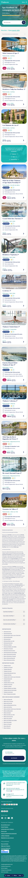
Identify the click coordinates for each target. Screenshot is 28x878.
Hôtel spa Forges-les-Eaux (9, 650)
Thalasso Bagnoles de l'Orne (10, 673)
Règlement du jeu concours (7, 837)
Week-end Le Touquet (8, 701)
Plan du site (4, 831)
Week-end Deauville (8, 699)
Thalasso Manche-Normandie (10, 690)
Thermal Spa (15, 159)
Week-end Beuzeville (8, 710)
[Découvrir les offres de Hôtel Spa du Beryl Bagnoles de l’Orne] (23, 452)
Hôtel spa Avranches (8, 643)
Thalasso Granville (7, 671)
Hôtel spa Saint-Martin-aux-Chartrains (12, 635)
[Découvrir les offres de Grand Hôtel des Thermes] (23, 233)
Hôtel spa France (7, 631)
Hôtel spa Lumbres (8, 644)
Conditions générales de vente (7, 864)
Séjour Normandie (7, 722)
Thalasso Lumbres (7, 686)
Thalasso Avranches (8, 684)
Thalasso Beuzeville (8, 678)
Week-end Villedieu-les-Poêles (10, 720)
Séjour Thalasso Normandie (9, 694)
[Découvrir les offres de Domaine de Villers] (23, 524)
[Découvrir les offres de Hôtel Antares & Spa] (23, 68)
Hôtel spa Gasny (7, 639)
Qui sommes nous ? (5, 824)
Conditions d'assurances (5, 866)
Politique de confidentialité (6, 870)
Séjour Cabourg (7, 728)
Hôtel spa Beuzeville (8, 637)
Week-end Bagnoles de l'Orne (10, 705)
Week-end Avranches (8, 716)
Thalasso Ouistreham (8, 692)
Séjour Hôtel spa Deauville (9, 658)
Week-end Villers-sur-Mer (9, 714)
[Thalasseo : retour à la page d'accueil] (5, 2)
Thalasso (14, 154)
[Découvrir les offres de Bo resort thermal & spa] (23, 488)
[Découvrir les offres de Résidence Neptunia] (23, 269)
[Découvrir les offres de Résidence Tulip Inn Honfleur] (23, 104)
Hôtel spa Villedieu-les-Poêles (10, 646)
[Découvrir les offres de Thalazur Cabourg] (23, 416)
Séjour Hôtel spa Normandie (10, 654)
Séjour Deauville (7, 726)
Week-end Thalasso (5, 846)
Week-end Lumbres (8, 718)
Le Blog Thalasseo (5, 835)
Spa (15, 157)
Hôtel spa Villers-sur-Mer (9, 641)
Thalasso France (7, 665)
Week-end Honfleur (8, 707)
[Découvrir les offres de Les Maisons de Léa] (23, 140)
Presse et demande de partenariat (9, 833)
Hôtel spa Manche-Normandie (10, 652)
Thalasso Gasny (7, 680)
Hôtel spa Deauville (8, 633)
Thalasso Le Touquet (8, 667)
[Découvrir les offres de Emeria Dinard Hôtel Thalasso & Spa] (23, 379)
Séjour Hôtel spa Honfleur (9, 660)
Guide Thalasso (4, 827)
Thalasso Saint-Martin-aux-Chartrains (12, 677)
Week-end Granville (8, 703)
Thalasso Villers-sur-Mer (9, 682)
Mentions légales (4, 868)
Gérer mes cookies (4, 872)
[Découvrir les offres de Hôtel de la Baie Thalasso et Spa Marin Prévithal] (23, 197)
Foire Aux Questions (5, 848)
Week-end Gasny (7, 712)
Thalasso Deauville (8, 669)
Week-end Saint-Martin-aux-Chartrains (12, 709)
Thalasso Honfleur (7, 675)
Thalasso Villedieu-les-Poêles (10, 688)
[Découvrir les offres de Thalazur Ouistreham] (23, 341)
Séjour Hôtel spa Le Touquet (10, 656)
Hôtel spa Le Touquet (8, 648)
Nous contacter (4, 843)
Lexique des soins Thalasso (7, 829)
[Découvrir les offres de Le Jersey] (23, 305)
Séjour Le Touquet (7, 724)
